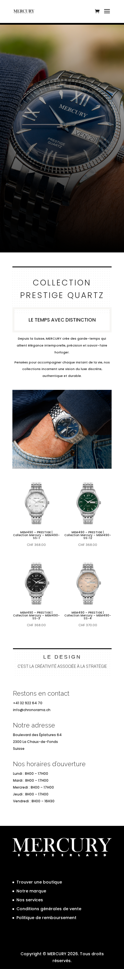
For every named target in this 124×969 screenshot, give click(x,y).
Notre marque (31, 891)
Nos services (29, 900)
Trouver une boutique (39, 882)
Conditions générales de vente (48, 909)
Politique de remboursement (46, 918)
